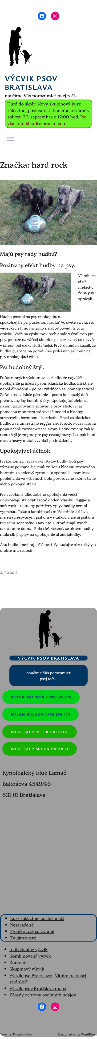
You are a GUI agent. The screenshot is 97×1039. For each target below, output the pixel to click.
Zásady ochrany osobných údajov (42, 994)
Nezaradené (22, 925)
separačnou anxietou (35, 522)
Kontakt (17, 962)
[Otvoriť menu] (10, 138)
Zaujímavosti (23, 937)
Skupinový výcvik (26, 969)
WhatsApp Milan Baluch (39, 748)
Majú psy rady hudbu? (28, 253)
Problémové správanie (32, 931)
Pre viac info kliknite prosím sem (47, 119)
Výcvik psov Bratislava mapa (37, 988)
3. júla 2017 (8, 572)
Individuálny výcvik (28, 949)
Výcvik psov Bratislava (31, 82)
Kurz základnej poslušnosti (37, 918)
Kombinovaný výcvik (30, 956)
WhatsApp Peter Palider (39, 731)
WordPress (89, 1034)
